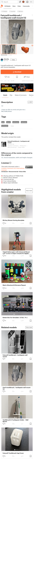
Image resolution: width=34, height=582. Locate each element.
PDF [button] (31, 102)
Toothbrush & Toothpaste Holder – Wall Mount (15, 420)
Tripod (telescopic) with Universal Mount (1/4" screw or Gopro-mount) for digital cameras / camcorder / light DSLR (16, 252)
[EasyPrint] (20, 1)
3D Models (4, 11)
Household (12, 11)
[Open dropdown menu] (32, 15)
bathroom (24, 122)
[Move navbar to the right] (32, 6)
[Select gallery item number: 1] (14, 249)
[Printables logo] (2, 6)
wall (3, 122)
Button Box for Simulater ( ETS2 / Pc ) (15, 317)
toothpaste (5, 126)
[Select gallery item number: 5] (19, 249)
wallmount (16, 122)
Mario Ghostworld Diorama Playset (14, 285)
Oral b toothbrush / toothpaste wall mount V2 (16, 388)
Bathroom (21, 11)
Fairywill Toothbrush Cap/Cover (13, 453)
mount (8, 122)
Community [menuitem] (26, 6)
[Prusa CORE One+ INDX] (17, 87)
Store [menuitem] (14, 6)
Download (18, 72)
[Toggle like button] (4, 223)
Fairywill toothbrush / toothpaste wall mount (15, 355)
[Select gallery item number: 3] (17, 417)
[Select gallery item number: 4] (18, 249)
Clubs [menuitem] (19, 6)
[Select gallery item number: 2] (15, 249)
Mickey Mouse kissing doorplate (13, 220)
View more (29, 190)
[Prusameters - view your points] (23, 2)
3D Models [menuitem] (7, 6)
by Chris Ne (11, 144)
